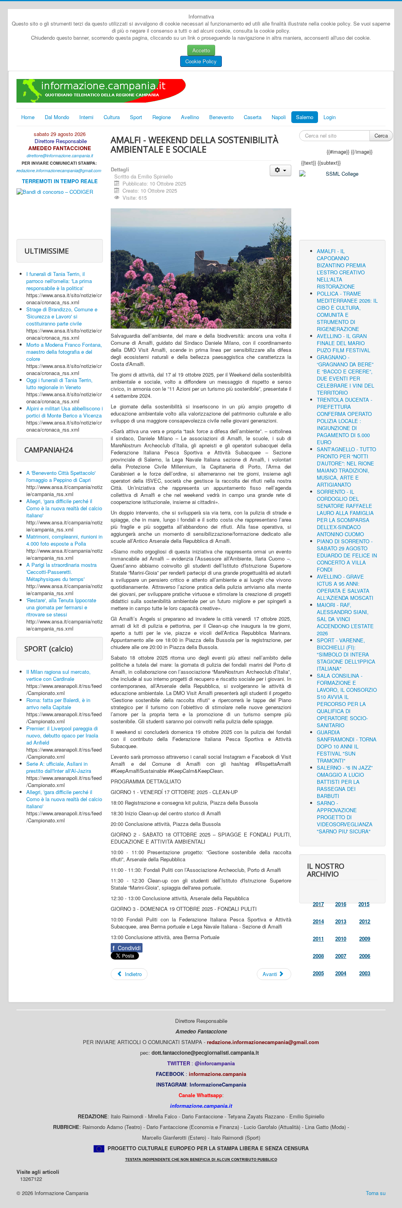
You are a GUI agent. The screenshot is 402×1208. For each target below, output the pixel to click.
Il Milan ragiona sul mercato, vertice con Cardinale (58, 675)
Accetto (201, 50)
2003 (364, 973)
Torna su (376, 1193)
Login (329, 117)
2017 (318, 904)
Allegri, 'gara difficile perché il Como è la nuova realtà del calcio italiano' (64, 508)
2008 (318, 956)
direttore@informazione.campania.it (60, 155)
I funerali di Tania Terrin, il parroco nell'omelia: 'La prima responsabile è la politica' (59, 281)
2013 (340, 921)
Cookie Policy (201, 61)
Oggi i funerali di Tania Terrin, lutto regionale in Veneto (59, 383)
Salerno (304, 117)
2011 (318, 938)
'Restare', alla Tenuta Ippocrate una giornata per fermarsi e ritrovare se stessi (61, 607)
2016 (340, 904)
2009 (364, 938)
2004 (340, 973)
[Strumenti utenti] (280, 170)
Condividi (127, 948)
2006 (364, 956)
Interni (86, 117)
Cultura (112, 117)
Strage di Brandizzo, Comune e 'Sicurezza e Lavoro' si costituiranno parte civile (61, 316)
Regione (161, 117)
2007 (340, 956)
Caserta (252, 117)
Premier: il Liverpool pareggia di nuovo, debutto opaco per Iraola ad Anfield (62, 735)
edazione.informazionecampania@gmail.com (59, 170)
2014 (318, 921)
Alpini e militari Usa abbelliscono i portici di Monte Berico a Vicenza (64, 412)
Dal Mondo (57, 117)
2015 (363, 904)
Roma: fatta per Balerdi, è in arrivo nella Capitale (58, 703)
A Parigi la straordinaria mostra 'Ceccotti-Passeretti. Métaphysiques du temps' (61, 572)
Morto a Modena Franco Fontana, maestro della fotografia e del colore (64, 351)
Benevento (221, 117)
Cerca (381, 135)
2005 (318, 973)
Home (28, 117)
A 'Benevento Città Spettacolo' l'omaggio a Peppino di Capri (60, 476)
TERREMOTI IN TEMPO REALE (60, 181)
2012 (364, 921)
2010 (340, 938)
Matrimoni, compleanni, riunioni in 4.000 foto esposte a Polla (64, 540)
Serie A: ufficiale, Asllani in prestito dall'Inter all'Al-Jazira (58, 767)
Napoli (279, 117)
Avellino (190, 117)
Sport (136, 117)
